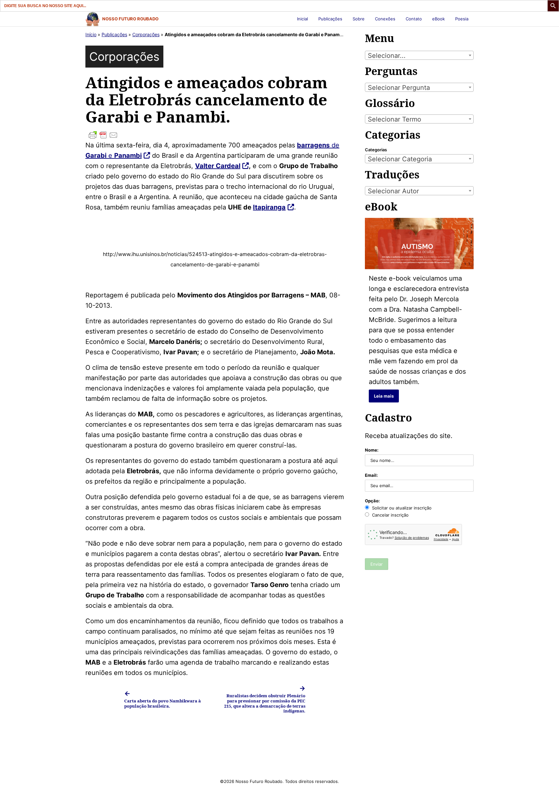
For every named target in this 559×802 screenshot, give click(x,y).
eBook (438, 18)
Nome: (371, 450)
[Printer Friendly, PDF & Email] (214, 135)
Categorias (376, 149)
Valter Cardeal (217, 166)
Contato (414, 18)
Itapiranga (269, 207)
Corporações (145, 34)
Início (90, 34)
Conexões (385, 18)
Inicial (302, 18)
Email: (371, 475)
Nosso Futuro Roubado (130, 18)
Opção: (372, 500)
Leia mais (384, 396)
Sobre (359, 18)
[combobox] (419, 55)
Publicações (330, 18)
